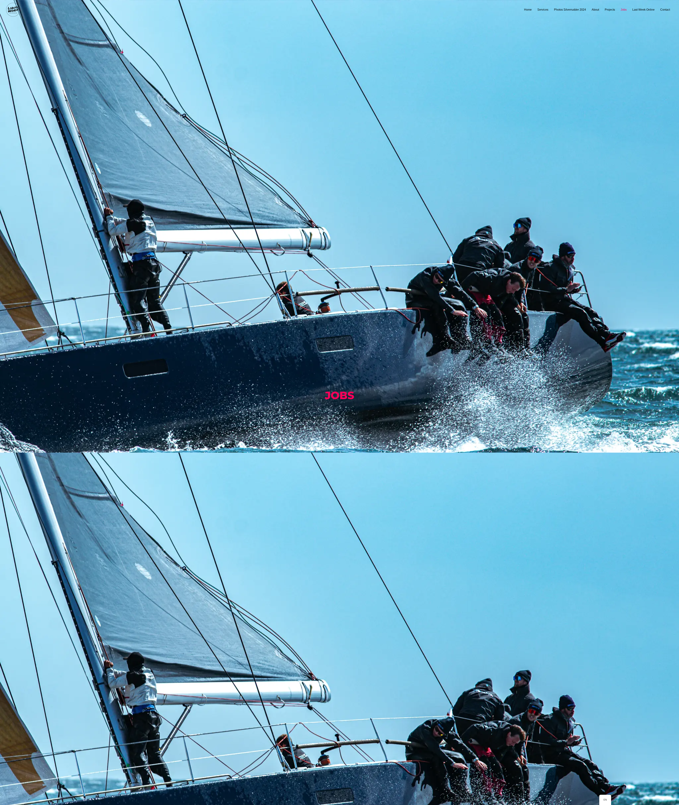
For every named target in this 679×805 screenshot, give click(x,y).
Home (528, 9)
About (595, 9)
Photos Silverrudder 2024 (570, 9)
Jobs (624, 9)
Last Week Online (643, 9)
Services (542, 9)
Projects (610, 9)
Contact (665, 9)
